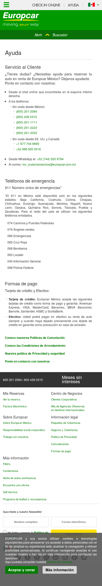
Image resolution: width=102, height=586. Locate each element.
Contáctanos (10, 471)
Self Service (10, 492)
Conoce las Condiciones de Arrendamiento (35, 345)
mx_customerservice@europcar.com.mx (49, 164)
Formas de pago (61, 451)
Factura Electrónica (14, 406)
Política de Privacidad (64, 437)
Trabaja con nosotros (15, 437)
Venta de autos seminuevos (19, 478)
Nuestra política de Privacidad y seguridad (35, 353)
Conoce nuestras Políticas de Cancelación (35, 337)
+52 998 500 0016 (28, 149)
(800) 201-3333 (26, 133)
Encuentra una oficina (16, 485)
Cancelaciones (60, 444)
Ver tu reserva (11, 399)
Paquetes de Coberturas (65, 423)
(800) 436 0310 (26, 117)
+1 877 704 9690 (27, 143)
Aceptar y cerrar (21, 569)
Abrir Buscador (51, 34)
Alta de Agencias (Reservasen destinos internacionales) (68, 408)
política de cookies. (60, 562)
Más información (60, 569)
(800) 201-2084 (26, 111)
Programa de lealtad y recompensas (25, 499)
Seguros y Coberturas (64, 430)
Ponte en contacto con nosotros (27, 361)
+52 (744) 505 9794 (50, 159)
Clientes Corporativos (64, 399)
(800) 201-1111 (26, 122)
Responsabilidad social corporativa (24, 430)
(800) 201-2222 (26, 127)
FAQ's (6, 464)
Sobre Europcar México (17, 423)
